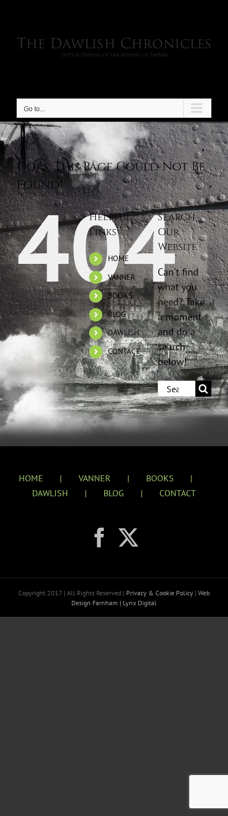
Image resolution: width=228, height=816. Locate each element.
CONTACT (124, 351)
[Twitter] (128, 538)
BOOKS (120, 295)
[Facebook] (100, 538)
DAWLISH (123, 332)
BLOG (117, 314)
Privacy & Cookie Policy (160, 593)
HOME (118, 258)
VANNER (121, 277)
